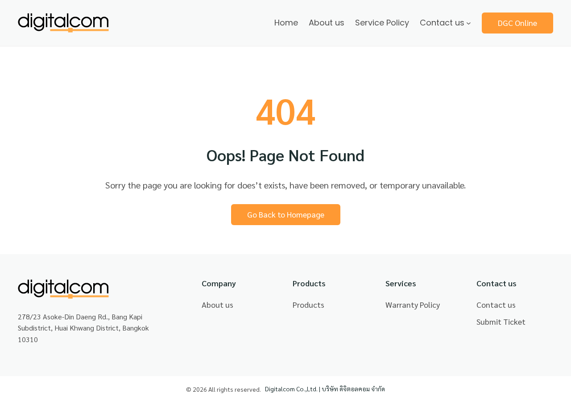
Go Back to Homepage (285, 214)
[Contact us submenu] (468, 23)
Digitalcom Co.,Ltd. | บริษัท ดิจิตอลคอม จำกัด (325, 389)
